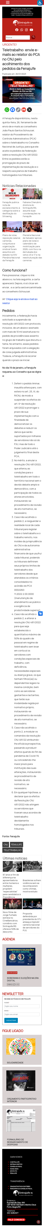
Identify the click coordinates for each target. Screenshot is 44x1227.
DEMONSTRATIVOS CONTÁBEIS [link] (20, 1186)
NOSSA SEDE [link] (14, 1169)
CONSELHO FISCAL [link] (16, 1166)
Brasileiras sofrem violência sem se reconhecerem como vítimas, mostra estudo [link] (32, 886)
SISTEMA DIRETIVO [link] (16, 1164)
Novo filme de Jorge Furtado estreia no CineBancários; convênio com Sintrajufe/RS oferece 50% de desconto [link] (11, 922)
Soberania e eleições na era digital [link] (23, 979)
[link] (40, 3)
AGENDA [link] (8, 939)
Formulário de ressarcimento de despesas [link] (17, 1142)
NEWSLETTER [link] (12, 993)
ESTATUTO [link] (13, 1171)
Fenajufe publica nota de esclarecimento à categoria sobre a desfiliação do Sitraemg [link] (11, 209)
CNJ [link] (6, 844)
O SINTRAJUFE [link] (14, 1162)
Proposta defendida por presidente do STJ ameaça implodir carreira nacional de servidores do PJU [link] (32, 922)
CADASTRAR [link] (11, 1020)
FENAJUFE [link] (13, 1173)
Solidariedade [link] (15, 1062)
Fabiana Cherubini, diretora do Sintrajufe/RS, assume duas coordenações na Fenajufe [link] (32, 209)
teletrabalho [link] (12, 850)
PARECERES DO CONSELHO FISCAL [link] (21, 1189)
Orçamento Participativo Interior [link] (21, 1100)
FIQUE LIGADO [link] (12, 1030)
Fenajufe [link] (16, 844)
